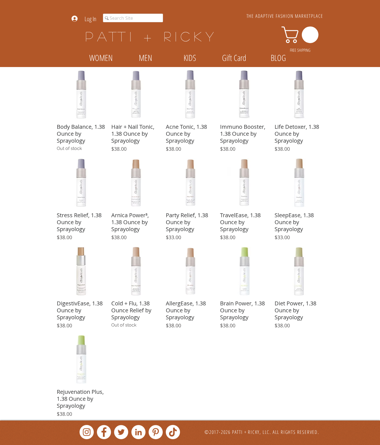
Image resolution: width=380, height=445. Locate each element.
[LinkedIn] (138, 432)
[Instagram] (87, 432)
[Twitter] (121, 432)
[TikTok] (173, 432)
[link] (302, 34)
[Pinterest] (156, 432)
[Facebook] (104, 432)
